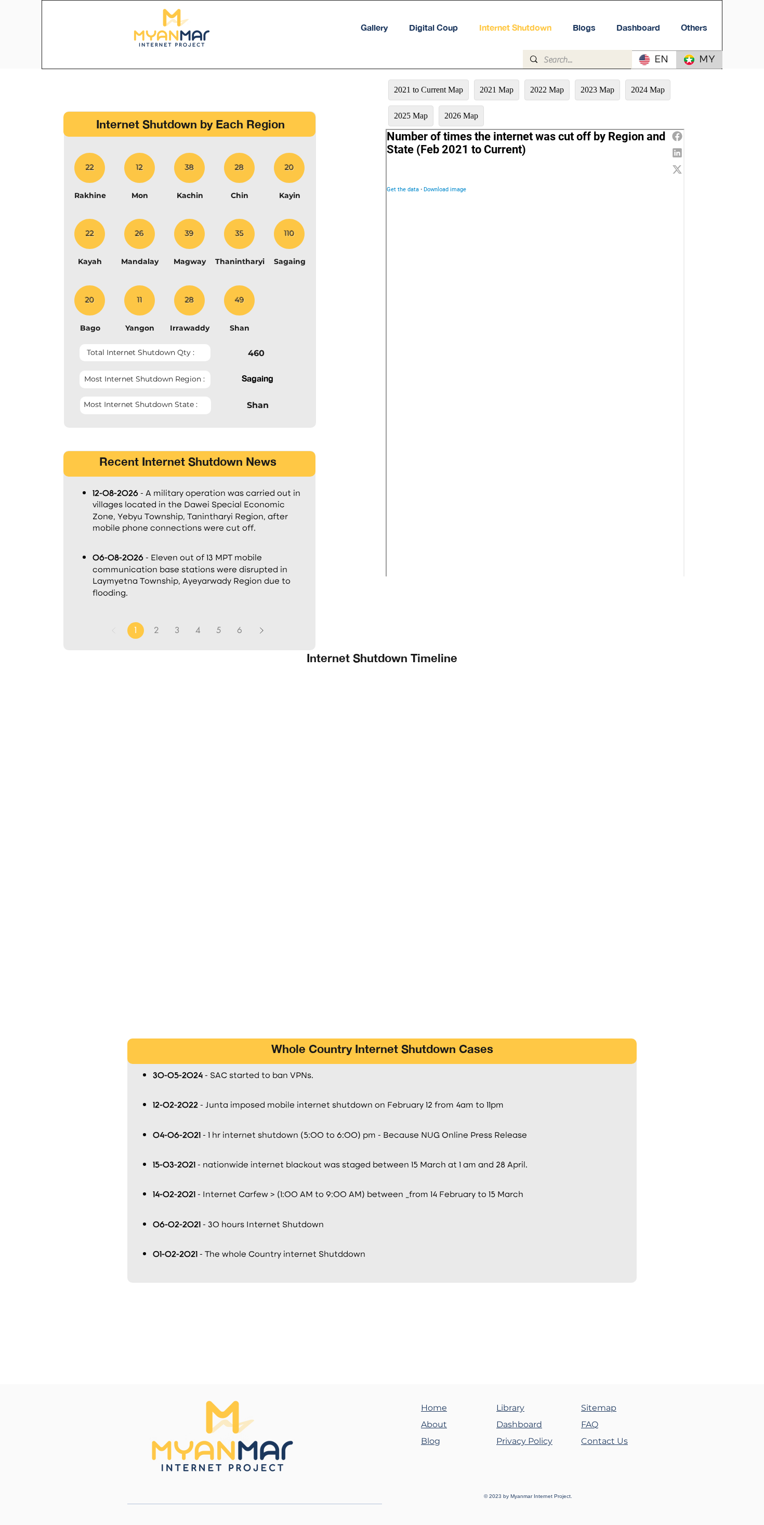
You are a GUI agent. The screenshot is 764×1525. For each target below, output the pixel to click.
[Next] (261, 630)
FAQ (589, 1424)
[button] (694, 28)
